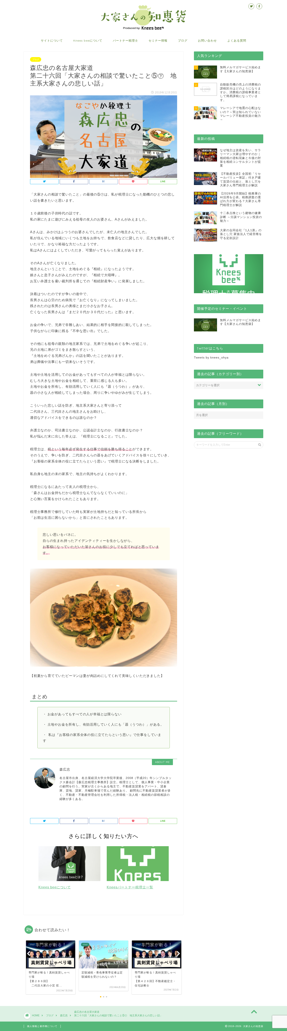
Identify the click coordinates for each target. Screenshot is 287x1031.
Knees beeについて (87, 40)
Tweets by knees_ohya (211, 357)
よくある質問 (236, 40)
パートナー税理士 (125, 40)
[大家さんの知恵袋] (143, 29)
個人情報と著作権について (42, 1026)
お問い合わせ (207, 40)
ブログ (182, 40)
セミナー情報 (158, 40)
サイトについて (52, 40)
